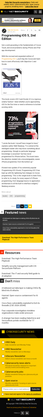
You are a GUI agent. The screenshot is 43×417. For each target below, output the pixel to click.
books (5, 196)
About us (26, 407)
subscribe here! (31, 7)
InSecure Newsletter (15, 356)
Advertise (33, 407)
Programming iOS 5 (9, 59)
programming (20, 196)
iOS (11, 196)
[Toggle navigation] (40, 12)
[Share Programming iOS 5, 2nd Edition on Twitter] (31, 30)
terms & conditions (33, 394)
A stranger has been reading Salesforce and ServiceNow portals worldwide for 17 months (21, 320)
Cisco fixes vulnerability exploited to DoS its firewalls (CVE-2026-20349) (21, 304)
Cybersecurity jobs (14, 371)
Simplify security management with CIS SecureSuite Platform (19, 267)
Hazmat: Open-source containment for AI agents (18, 224)
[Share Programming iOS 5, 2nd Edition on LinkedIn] (35, 30)
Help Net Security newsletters (17, 2)
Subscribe (36, 389)
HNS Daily (10, 342)
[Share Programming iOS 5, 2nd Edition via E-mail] (39, 30)
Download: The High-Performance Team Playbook (18, 239)
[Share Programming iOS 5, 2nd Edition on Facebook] (27, 30)
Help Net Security (12, 30)
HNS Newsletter (13, 349)
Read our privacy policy (14, 407)
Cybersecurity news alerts (17, 363)
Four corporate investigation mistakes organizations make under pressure (18, 311)
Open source (11, 380)
